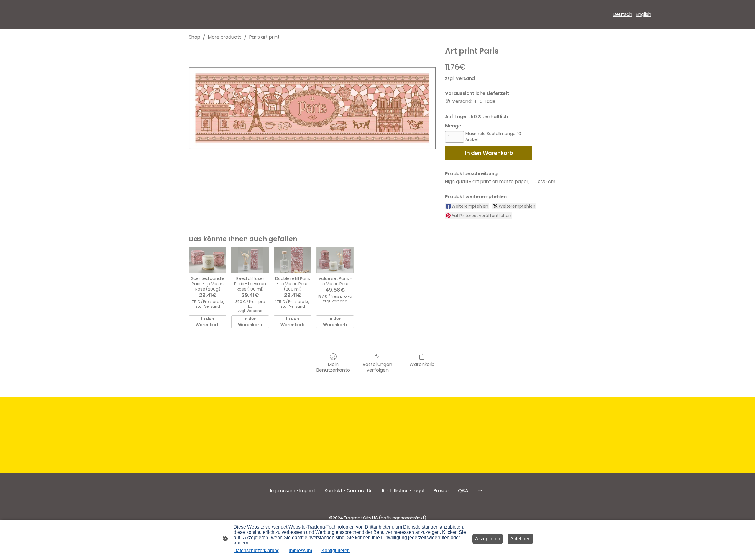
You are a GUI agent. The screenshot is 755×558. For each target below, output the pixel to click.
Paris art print (264, 37)
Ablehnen (520, 538)
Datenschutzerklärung (257, 550)
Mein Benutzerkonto (333, 367)
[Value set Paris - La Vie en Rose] (335, 259)
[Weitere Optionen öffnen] (480, 490)
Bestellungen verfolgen (377, 367)
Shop (194, 37)
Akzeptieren (487, 538)
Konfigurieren (335, 550)
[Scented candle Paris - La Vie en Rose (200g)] (207, 259)
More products (225, 37)
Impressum (300, 550)
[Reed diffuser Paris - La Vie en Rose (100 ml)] (250, 259)
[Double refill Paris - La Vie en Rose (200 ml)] (292, 259)
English (643, 14)
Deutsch (622, 14)
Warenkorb (421, 364)
